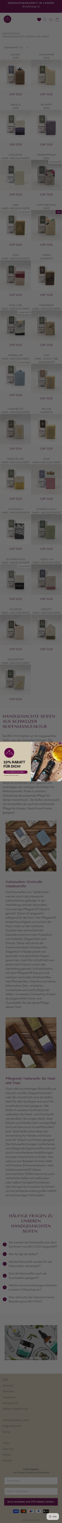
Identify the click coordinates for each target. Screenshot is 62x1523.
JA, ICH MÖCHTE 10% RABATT (15, 772)
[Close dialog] (60, 743)
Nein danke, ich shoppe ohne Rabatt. (11, 775)
